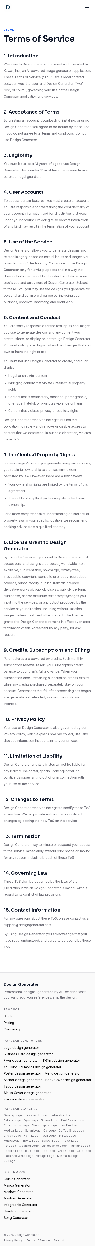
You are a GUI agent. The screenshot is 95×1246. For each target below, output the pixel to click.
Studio (8, 1016)
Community (12, 1029)
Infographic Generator (20, 1205)
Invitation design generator (24, 1099)
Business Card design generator (28, 1054)
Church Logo (12, 1135)
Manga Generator (17, 1185)
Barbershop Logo (62, 1115)
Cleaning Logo (29, 1145)
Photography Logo (44, 1125)
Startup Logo (67, 1135)
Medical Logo (13, 1130)
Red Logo (48, 1150)
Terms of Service (38, 1240)
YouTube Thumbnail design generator (32, 1067)
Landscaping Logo (54, 1145)
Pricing (9, 1023)
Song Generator (16, 1218)
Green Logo (66, 1150)
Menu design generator (63, 1073)
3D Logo (9, 1161)
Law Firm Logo (70, 1125)
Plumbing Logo (80, 1145)
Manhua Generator (18, 1198)
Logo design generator (21, 1048)
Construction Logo (16, 1125)
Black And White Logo (18, 1156)
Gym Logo (31, 1120)
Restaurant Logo (36, 1115)
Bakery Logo (12, 1120)
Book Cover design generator (68, 1080)
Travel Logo (70, 1140)
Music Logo (12, 1140)
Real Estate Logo (72, 1120)
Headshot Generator (19, 1211)
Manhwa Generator (18, 1192)
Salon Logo (33, 1130)
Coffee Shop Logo (71, 1130)
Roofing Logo (13, 1150)
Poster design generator (22, 1073)
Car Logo (49, 1130)
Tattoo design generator (22, 1086)
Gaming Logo (13, 1115)
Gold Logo (84, 1150)
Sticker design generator (23, 1080)
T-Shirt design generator (61, 1060)
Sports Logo (30, 1140)
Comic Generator (17, 1179)
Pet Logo (10, 1145)
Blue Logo (32, 1150)
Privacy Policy (13, 1240)
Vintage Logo (45, 1156)
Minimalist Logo (68, 1156)
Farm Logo (31, 1135)
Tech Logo (48, 1135)
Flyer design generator (21, 1060)
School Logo (50, 1140)
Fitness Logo (49, 1120)
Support (58, 1240)
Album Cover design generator (27, 1093)
